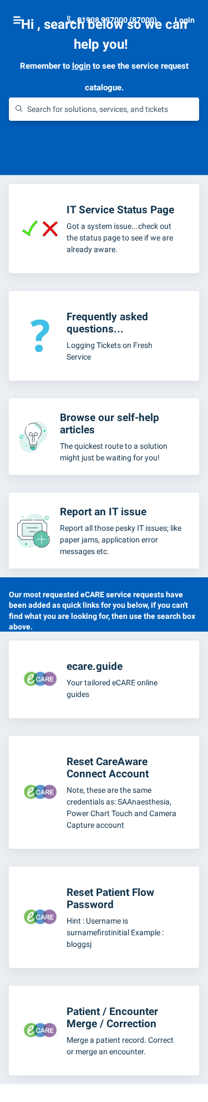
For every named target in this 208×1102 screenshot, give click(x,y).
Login (185, 20)
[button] (17, 20)
